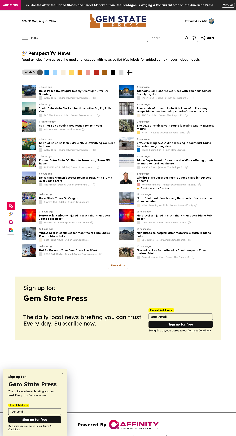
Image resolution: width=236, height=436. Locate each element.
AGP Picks (10, 5)
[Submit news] (11, 206)
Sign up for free (180, 324)
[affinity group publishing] (11, 222)
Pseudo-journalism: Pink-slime (155, 188)
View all (228, 5)
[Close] (62, 373)
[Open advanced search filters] (194, 38)
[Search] (186, 38)
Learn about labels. (185, 59)
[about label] (40, 98)
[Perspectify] (11, 214)
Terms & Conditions (199, 330)
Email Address (161, 310)
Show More (118, 265)
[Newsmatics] (11, 230)
